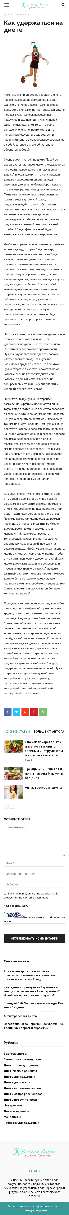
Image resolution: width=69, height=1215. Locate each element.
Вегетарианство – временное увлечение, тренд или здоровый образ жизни (34, 1026)
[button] (63, 5)
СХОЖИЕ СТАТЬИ (17, 731)
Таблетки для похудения (21, 1122)
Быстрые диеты (15, 1053)
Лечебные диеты (16, 1111)
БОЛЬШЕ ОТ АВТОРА (49, 731)
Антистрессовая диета (43, 787)
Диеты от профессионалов (23, 1093)
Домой (8, 14)
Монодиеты (12, 1117)
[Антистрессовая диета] (13, 792)
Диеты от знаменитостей (22, 1088)
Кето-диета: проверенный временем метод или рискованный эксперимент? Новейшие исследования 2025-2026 (32, 991)
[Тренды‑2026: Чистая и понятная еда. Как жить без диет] (13, 773)
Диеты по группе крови (20, 1099)
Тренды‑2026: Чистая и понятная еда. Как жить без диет (44, 773)
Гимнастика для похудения (23, 1059)
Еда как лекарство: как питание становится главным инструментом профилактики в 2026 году (44, 751)
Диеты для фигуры (17, 1082)
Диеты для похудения (19, 1076)
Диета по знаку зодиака (21, 1065)
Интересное (23, 14)
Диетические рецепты (20, 1070)
